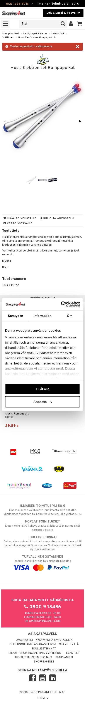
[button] (79, 24)
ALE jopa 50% (17, 4)
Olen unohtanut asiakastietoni (32, 644)
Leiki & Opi (57, 33)
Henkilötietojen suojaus (33, 657)
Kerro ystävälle (19, 223)
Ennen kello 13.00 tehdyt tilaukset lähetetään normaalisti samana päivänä (42, 526)
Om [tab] (69, 315)
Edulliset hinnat (44, 649)
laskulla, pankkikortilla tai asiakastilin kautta (42, 559)
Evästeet (73, 653)
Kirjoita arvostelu (58, 218)
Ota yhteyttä (69, 644)
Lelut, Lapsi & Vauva (35, 33)
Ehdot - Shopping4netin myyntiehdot (35, 653)
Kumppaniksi (64, 657)
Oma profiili (24, 640)
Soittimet (8, 37)
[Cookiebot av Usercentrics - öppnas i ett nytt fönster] (61, 304)
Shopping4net (10, 33)
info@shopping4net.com (42, 621)
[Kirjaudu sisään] (71, 24)
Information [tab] (42, 315)
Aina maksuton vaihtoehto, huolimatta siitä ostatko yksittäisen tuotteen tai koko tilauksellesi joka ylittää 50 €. (43, 510)
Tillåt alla (42, 389)
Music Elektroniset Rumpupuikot (36, 37)
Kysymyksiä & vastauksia (54, 640)
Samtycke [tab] (15, 315)
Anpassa (40, 402)
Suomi (41, 698)
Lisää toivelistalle (21, 218)
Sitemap (59, 692)
